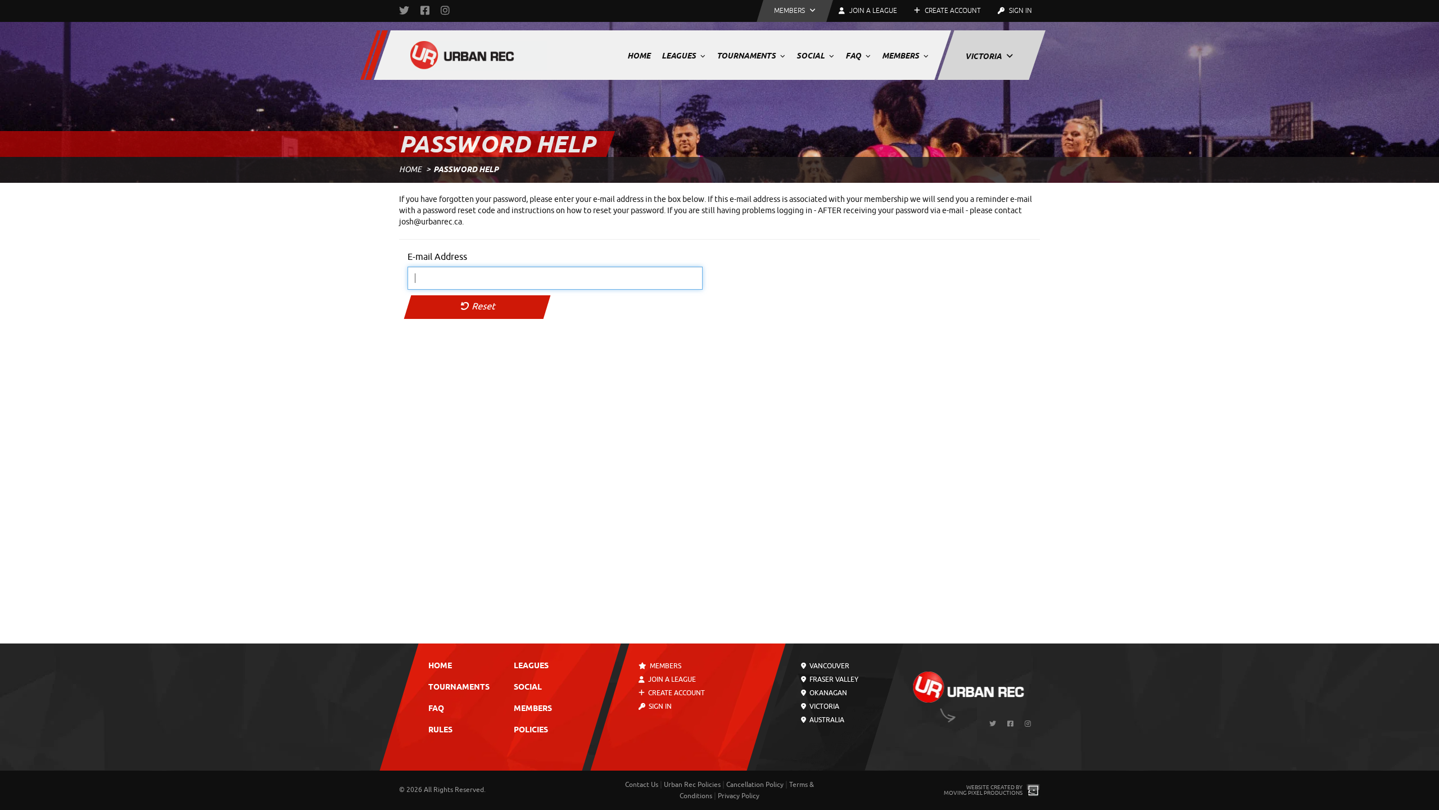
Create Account (952, 11)
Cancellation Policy (755, 784)
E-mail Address (437, 257)
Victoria (984, 56)
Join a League (671, 679)
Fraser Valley (833, 679)
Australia (826, 720)
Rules (440, 730)
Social (811, 55)
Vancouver (828, 666)
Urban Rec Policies (692, 784)
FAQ (854, 55)
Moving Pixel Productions (983, 792)
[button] (795, 11)
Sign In (1019, 11)
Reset (482, 306)
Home (638, 55)
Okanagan (827, 693)
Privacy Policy (738, 795)
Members (901, 55)
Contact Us (641, 784)
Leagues (680, 55)
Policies (531, 730)
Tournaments (747, 55)
